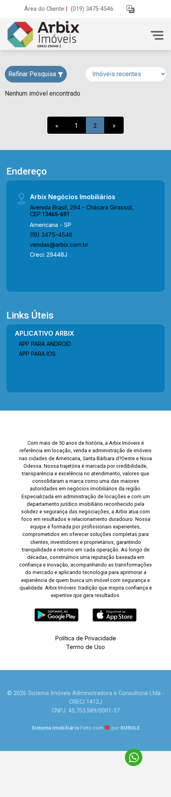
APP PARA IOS (37, 353)
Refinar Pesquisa (33, 74)
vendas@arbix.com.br (59, 244)
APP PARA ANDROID (45, 343)
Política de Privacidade (85, 638)
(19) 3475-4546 (51, 234)
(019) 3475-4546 (92, 9)
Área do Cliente (44, 9)
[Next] (152, 360)
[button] (130, 9)
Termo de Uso (85, 646)
